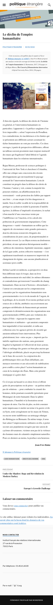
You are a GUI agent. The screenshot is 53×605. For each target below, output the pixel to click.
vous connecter (21, 505)
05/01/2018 (30, 47)
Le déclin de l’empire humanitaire (18, 36)
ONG (43, 459)
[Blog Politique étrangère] (26, 4)
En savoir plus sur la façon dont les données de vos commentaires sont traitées (26, 520)
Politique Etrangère (12, 47)
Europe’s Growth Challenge (37, 488)
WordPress (38, 600)
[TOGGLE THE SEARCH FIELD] (48, 5)
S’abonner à (17, 451)
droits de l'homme (30, 459)
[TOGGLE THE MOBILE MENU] (4, 5)
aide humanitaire (11, 459)
